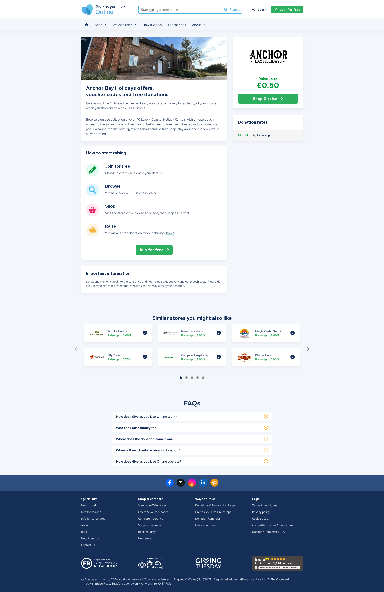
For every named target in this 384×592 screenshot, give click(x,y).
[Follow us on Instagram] (192, 485)
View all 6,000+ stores (152, 505)
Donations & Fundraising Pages (215, 505)
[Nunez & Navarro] (219, 333)
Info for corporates (93, 518)
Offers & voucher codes (153, 512)
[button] (268, 57)
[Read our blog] (214, 485)
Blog (84, 531)
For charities (177, 25)
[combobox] (180, 9)
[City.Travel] (145, 357)
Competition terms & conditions (272, 525)
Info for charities (92, 512)
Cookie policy (260, 518)
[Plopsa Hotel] (292, 357)
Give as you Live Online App (213, 512)
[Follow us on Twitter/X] (181, 485)
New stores (145, 538)
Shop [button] (98, 25)
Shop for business (149, 525)
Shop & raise (265, 98)
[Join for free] (92, 175)
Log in (263, 9)
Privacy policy (261, 512)
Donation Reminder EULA (268, 531)
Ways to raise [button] (122, 25)
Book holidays (147, 531)
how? (170, 233)
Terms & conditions (264, 505)
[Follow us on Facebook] (170, 485)
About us (198, 25)
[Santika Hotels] (145, 333)
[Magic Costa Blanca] (292, 333)
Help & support (91, 538)
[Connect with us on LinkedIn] (203, 485)
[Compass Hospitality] (219, 357)
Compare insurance (150, 518)
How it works (152, 25)
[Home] (86, 24)
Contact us (88, 545)
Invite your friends (207, 525)
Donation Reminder (207, 518)
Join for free (290, 9)
